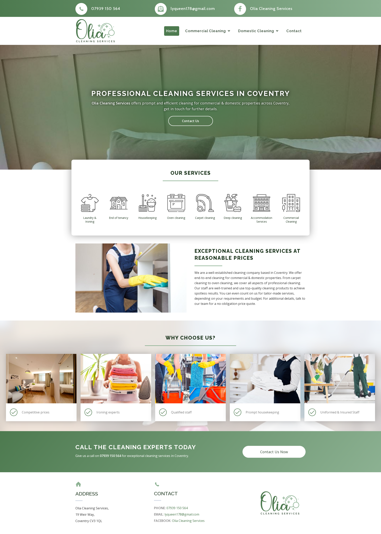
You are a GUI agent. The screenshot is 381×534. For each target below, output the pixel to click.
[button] (190, 121)
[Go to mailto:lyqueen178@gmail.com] (190, 8)
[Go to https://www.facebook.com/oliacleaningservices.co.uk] (270, 8)
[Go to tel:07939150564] (111, 8)
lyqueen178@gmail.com (182, 514)
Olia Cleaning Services (188, 521)
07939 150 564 (177, 508)
